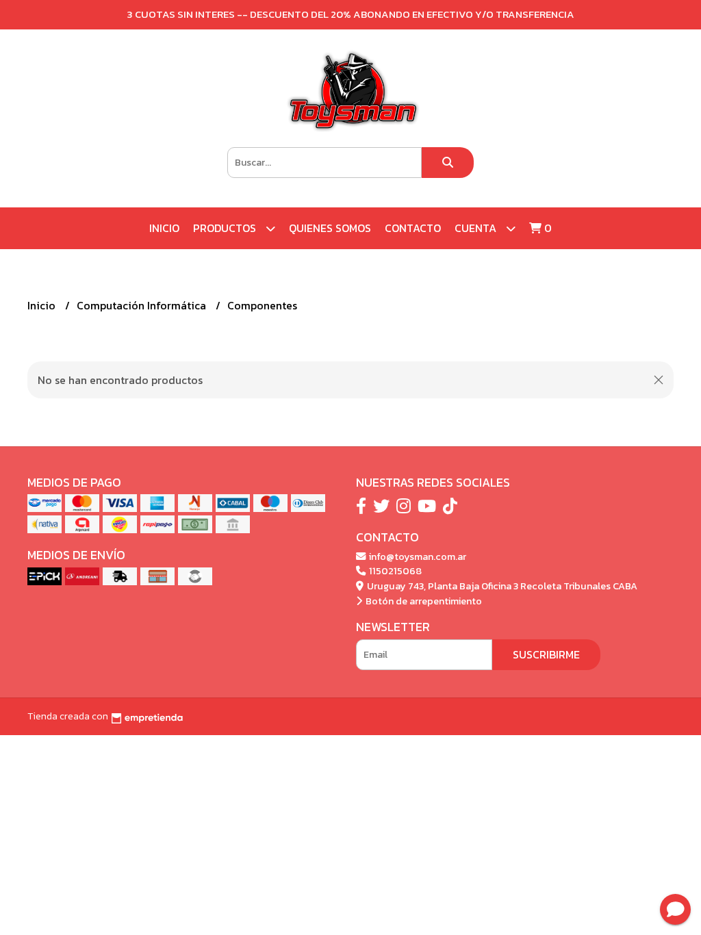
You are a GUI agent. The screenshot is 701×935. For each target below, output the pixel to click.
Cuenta (477, 228)
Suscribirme (546, 654)
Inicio (164, 228)
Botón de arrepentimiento (423, 601)
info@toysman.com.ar (416, 556)
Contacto (413, 228)
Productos (226, 228)
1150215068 (394, 570)
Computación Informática (143, 305)
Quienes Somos (330, 228)
